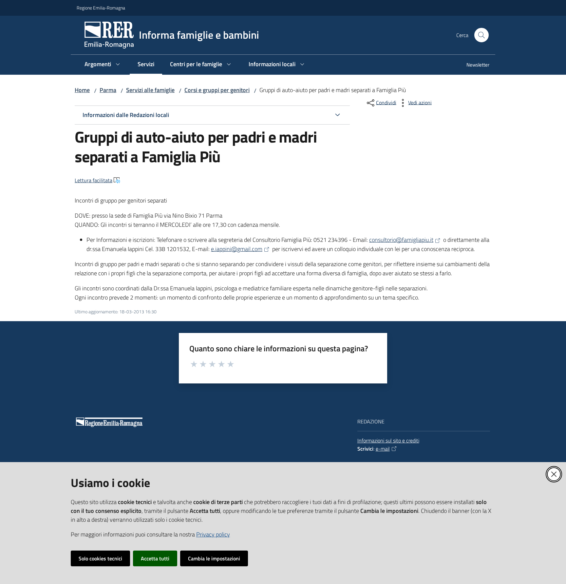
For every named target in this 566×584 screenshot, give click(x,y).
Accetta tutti (155, 558)
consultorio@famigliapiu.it (401, 239)
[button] (481, 35)
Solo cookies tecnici (100, 558)
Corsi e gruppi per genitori (217, 90)
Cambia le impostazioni (214, 558)
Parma (108, 90)
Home (82, 90)
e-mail (383, 449)
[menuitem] (474, 65)
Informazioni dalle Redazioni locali (126, 114)
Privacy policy (213, 534)
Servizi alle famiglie (150, 90)
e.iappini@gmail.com (236, 248)
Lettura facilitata (93, 180)
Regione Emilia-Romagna (101, 7)
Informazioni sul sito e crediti (388, 440)
